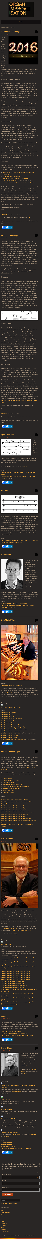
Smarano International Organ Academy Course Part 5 (16, 979)
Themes (3, 1229)
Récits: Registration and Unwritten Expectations (16, 786)
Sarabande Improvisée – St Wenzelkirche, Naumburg (16, 1148)
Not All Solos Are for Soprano (11, 788)
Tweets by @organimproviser (9, 1203)
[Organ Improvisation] (21, 17)
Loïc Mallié (7, 1136)
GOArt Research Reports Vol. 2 (10, 928)
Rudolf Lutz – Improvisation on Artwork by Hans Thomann (17, 605)
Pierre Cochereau (16, 1091)
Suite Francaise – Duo (7, 722)
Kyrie (28, 767)
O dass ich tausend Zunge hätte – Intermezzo (14, 985)
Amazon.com (22, 187)
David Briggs (6, 1048)
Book (2, 1210)
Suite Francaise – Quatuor (8, 720)
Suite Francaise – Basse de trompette (11, 718)
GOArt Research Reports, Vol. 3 (22, 930)
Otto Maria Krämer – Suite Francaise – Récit (13, 810)
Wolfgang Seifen (8, 692)
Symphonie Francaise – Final (9, 737)
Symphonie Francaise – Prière (9, 735)
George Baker (15, 1134)
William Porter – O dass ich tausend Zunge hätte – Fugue (17, 1035)
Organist (3, 1225)
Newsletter (4, 214)
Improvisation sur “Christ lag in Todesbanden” (14, 603)
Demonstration (5, 1212)
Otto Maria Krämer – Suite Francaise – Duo (13, 816)
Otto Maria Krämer (9, 620)
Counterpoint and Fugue (11, 31)
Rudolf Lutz (6, 554)
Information (4, 1217)
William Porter (7, 838)
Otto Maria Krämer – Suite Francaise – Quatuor (14, 814)
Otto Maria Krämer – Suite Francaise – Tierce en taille (16, 818)
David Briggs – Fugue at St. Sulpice (11, 1031)
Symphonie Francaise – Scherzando (11, 733)
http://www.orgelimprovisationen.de (11, 685)
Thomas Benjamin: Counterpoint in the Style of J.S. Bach (18, 182)
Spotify (15, 933)
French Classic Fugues (11, 235)
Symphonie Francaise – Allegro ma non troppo (14, 729)
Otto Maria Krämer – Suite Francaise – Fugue (14, 808)
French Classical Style (10, 751)
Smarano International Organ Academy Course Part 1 (16, 971)
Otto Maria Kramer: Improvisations (11, 707)
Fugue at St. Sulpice (6, 1142)
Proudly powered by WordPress (10, 1235)
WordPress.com (32, 1235)
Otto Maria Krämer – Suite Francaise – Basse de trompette (17, 812)
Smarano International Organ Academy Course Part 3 (16, 975)
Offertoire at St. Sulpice (8, 1146)
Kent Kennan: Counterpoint (10, 180)
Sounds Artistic (5, 1099)
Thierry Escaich (32, 1134)
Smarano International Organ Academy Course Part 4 (16, 977)
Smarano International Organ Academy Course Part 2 (16, 973)
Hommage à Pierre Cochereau (9, 1132)
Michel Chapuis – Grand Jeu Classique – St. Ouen (14, 799)
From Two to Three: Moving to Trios (13, 784)
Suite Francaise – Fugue (8, 714)
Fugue (4, 1016)
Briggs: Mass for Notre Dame (9, 1118)
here (29, 217)
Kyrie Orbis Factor (8, 434)
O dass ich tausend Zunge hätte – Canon (12, 983)
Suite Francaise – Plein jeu (8, 712)
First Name (5, 1181)
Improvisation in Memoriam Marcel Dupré (13, 739)
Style (2, 1227)
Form (2, 1214)
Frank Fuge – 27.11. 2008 (8, 607)
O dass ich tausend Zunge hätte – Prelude (13, 981)
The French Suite (7, 778)
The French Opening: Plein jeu (11, 780)
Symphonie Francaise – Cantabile (10, 731)
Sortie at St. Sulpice (6, 1144)
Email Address (20, 1174)
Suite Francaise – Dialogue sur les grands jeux (14, 727)
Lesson (3, 1219)
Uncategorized (5, 1231)
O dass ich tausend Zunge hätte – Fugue (12, 987)
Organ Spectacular (6, 1109)
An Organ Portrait (6, 944)
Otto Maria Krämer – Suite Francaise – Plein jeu (14, 806)
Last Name (5, 1187)
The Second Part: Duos (9, 782)
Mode (2, 1221)
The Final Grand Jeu (8, 792)
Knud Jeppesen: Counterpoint (11, 176)
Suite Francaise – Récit (7, 716)
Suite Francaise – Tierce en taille (10, 725)
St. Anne (4, 490)
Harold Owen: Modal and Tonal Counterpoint (15, 178)
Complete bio (24, 1065)
